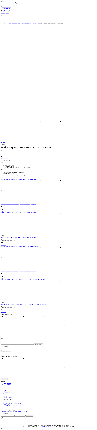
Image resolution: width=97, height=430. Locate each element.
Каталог (6, 23)
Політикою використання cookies (47, 426)
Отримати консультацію (30, 175)
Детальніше (3, 211)
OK (1, 428)
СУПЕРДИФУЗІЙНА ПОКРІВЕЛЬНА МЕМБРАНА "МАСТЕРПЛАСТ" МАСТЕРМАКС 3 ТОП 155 (23, 304)
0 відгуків (3, 142)
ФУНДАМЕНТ (11, 23)
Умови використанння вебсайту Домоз (12, 403)
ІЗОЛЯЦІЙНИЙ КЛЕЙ (34, 23)
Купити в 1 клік (7, 158)
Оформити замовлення (5, 351)
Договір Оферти (6, 404)
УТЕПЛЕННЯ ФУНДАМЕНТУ (22, 23)
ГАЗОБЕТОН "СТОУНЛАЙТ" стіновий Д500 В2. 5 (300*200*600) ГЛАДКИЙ (18, 237)
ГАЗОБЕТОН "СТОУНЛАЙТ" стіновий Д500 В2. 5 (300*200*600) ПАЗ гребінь (18, 271)
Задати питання (29, 415)
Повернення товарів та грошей (10, 405)
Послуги (5, 391)
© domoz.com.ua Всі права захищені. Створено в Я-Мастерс (14, 411)
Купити (2, 158)
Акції (4, 390)
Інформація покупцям (8, 397)
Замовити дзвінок (5, 13)
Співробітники (6, 392)
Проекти (5, 389)
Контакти (5, 402)
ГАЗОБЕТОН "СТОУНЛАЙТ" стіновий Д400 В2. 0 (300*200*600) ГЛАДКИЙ (18, 204)
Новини (5, 387)
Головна (2, 23)
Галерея (5, 393)
